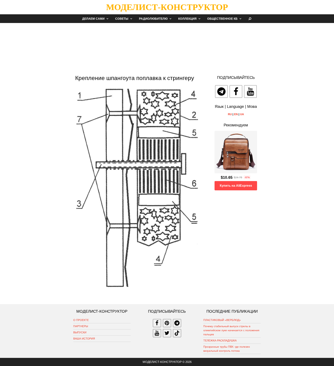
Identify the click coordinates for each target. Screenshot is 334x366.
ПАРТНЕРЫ (80, 326)
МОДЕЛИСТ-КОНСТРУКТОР (167, 7)
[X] (167, 333)
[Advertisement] (167, 47)
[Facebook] (236, 91)
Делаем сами (93, 18)
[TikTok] (177, 333)
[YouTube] (250, 91)
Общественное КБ (222, 18)
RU (230, 114)
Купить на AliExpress (236, 185)
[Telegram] (221, 91)
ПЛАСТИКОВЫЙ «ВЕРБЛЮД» (222, 320)
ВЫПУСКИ (79, 332)
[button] (108, 18)
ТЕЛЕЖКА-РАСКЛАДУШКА (220, 340)
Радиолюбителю (153, 18)
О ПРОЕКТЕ (81, 320)
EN (236, 114)
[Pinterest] (167, 323)
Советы (121, 18)
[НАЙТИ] (250, 18)
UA (242, 114)
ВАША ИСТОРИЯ (84, 338)
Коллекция (187, 18)
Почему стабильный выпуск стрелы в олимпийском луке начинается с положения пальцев (231, 330)
